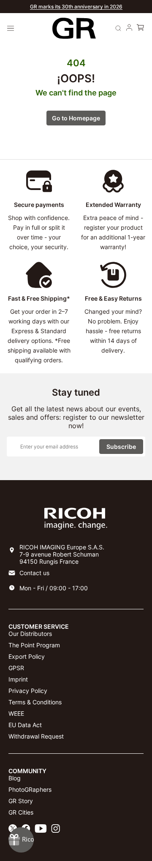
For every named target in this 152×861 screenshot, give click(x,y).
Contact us (34, 572)
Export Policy (26, 656)
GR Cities (20, 812)
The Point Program (34, 645)
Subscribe (121, 446)
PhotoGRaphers (30, 789)
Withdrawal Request (36, 736)
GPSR (16, 667)
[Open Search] (118, 28)
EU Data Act (25, 724)
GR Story (20, 800)
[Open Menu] (10, 28)
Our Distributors (30, 633)
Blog (14, 778)
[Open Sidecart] (140, 28)
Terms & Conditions (35, 702)
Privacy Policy (27, 690)
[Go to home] (74, 28)
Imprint (18, 679)
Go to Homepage (76, 118)
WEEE (16, 713)
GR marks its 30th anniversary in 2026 (76, 6)
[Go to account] (129, 28)
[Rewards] (21, 840)
